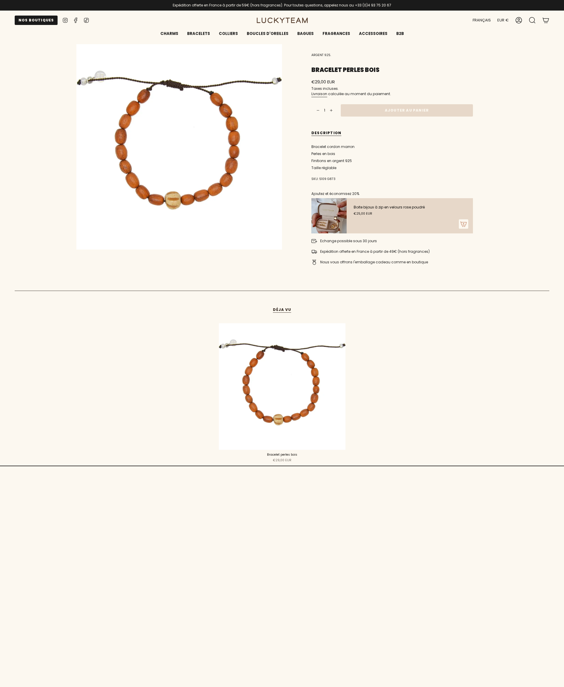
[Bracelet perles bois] (282, 386)
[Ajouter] (463, 224)
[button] (198, 34)
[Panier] (546, 20)
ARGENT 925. (321, 55)
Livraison (319, 93)
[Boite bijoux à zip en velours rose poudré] (329, 215)
